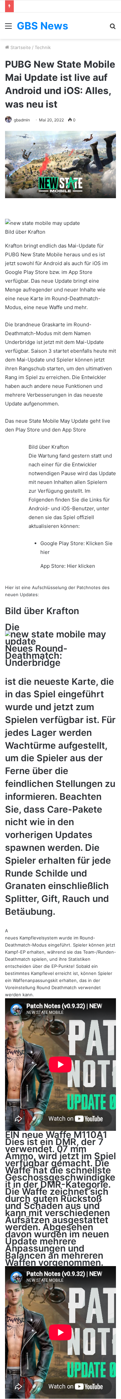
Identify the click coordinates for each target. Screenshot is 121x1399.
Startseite (20, 47)
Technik (43, 47)
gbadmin (22, 119)
